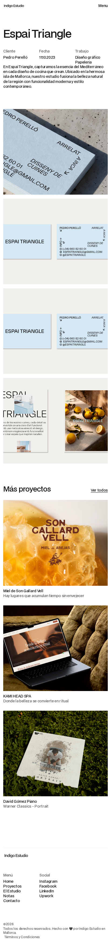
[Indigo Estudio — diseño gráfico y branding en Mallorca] (14, 5)
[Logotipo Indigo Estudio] (16, 855)
